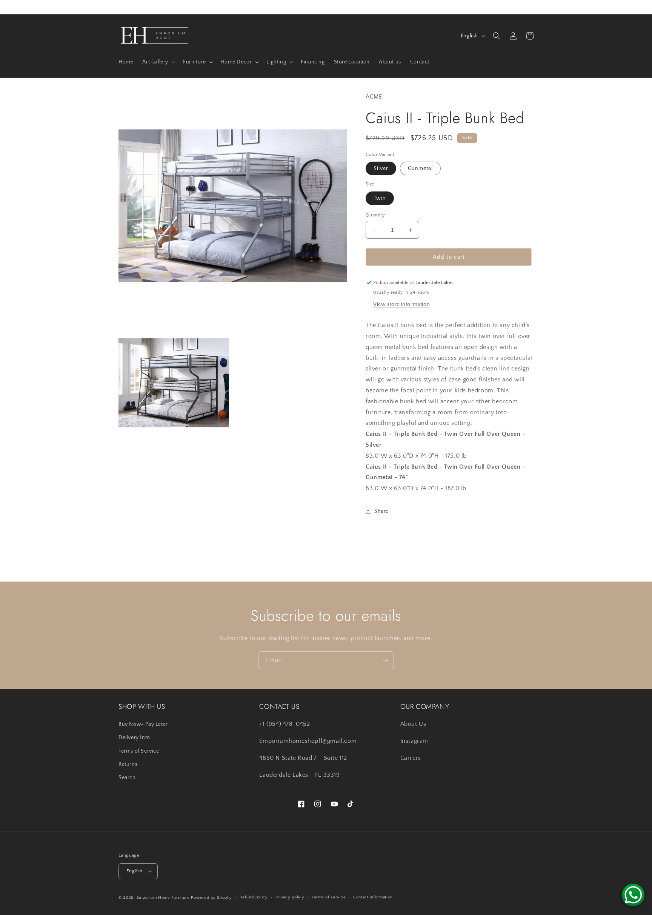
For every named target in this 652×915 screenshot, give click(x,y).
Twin (380, 198)
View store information (401, 304)
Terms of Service (138, 751)
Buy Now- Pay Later (143, 724)
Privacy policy (289, 897)
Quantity (375, 215)
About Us (413, 724)
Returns (127, 764)
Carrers (410, 758)
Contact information (372, 897)
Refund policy (254, 897)
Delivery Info (134, 737)
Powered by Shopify (211, 897)
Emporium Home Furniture (163, 897)
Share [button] (381, 511)
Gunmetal (420, 168)
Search (127, 778)
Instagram (414, 741)
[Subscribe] (385, 660)
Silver (381, 168)
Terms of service (329, 897)
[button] (158, 62)
